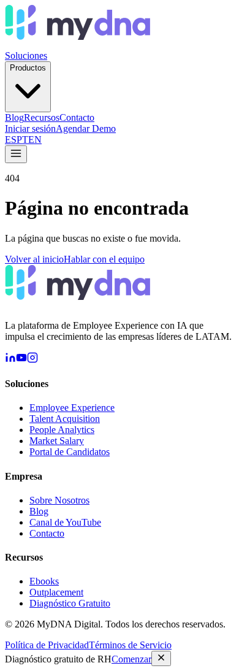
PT (22, 139)
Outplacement (56, 592)
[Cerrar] (161, 658)
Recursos (41, 117)
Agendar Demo (86, 128)
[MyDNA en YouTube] (21, 360)
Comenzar (131, 659)
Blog (14, 117)
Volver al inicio (34, 259)
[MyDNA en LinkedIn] (10, 360)
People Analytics (61, 429)
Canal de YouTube (65, 522)
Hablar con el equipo (104, 259)
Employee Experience (72, 407)
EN (35, 139)
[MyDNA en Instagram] (32, 360)
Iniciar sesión (30, 128)
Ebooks (44, 581)
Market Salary (56, 440)
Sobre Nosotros (59, 500)
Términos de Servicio (130, 645)
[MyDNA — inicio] (77, 44)
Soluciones (26, 55)
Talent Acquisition (64, 418)
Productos (28, 67)
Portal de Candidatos (69, 452)
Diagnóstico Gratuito (69, 603)
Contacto (76, 117)
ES (11, 139)
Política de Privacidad (47, 645)
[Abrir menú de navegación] (16, 154)
